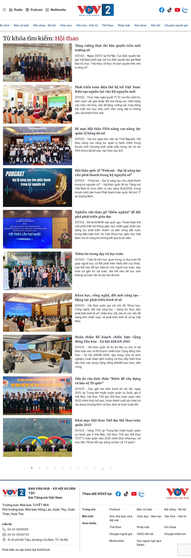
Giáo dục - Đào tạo (149, 516)
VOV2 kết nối (145, 533)
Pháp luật (124, 25)
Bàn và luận (21, 25)
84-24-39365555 (18, 529)
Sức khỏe (140, 25)
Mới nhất (87, 516)
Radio (18, 9)
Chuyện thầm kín (175, 533)
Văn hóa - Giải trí (87, 25)
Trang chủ (89, 509)
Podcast (36, 9)
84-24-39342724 (18, 534)
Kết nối (155, 25)
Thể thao (107, 25)
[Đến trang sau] (111, 468)
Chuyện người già (176, 25)
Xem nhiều (89, 523)
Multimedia (58, 9)
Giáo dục (66, 25)
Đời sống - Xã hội (45, 25)
